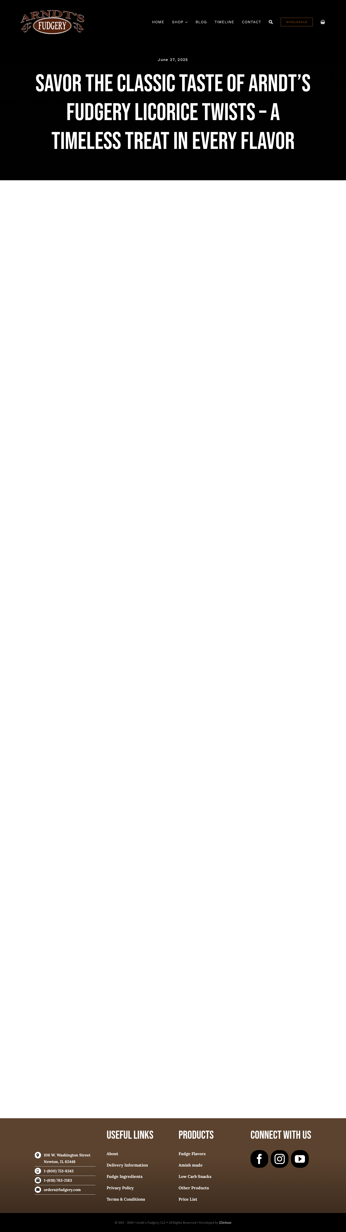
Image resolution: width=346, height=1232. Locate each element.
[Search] (271, 22)
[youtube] (300, 1159)
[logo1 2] (52, 12)
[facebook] (259, 1159)
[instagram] (280, 1159)
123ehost (225, 1222)
